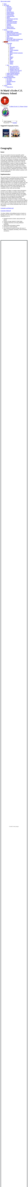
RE (10, 59)
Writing (11, 63)
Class (8, 65)
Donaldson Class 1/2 (14, 67)
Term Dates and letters (12, 21)
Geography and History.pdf (7, 208)
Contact (5, 85)
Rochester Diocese (11, 81)
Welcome (9, 6)
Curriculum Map (10, 16)
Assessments (10, 20)
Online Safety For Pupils (12, 74)
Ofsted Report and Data (12, 18)
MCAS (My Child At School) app (15, 39)
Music (11, 54)
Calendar (9, 24)
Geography (12, 47)
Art (10, 44)
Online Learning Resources (13, 73)
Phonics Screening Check (13, 40)
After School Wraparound (13, 35)
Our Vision (9, 78)
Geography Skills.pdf (6, 210)
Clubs (8, 36)
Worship (9, 82)
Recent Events (10, 76)
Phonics (11, 57)
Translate (15, 122)
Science (11, 62)
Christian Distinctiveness (9, 77)
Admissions (9, 8)
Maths (11, 51)
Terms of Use (10, 87)
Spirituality (9, 84)
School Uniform (10, 13)
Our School (6, 5)
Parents (5, 29)
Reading (12, 61)
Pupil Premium (10, 14)
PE (10, 55)
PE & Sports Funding (12, 23)
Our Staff (9, 10)
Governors (9, 9)
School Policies (10, 12)
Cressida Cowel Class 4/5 (16, 70)
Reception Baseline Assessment (14, 33)
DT (10, 46)
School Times (10, 31)
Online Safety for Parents (12, 32)
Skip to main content (5, 1)
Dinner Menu (10, 38)
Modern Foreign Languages (16, 52)
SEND (8, 17)
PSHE (11, 58)
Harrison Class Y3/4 (14, 69)
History (11, 48)
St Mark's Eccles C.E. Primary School (18, 106)
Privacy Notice (10, 27)
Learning (6, 42)
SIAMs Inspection (11, 28)
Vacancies (9, 25)
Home (5, 3)
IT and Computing (14, 50)
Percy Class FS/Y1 (14, 66)
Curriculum (9, 43)
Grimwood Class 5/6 (14, 72)
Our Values (9, 80)
